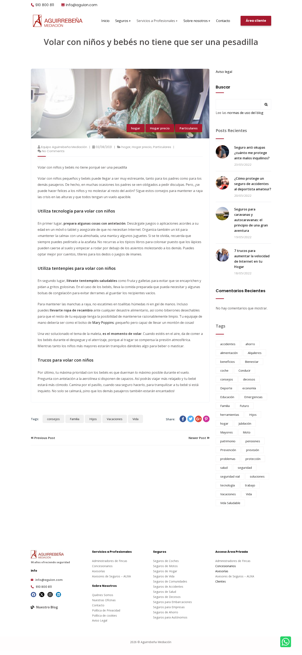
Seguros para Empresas (169, 607)
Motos (173, 566)
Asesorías (98, 571)
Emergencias (253, 397)
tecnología (227, 485)
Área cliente (256, 20)
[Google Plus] (198, 419)
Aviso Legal (99, 620)
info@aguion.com (81, 4)
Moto (246, 432)
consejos (53, 419)
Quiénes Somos (102, 595)
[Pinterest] (206, 419)
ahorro (250, 344)
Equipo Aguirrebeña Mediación (64, 147)
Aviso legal (224, 71)
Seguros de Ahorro (165, 612)
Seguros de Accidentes (168, 586)
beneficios (227, 362)
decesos (249, 379)
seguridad (245, 467)
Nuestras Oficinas (104, 600)
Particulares (189, 128)
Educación (227, 397)
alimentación (229, 353)
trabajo (250, 485)
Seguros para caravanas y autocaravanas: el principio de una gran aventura (251, 220)
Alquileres (255, 353)
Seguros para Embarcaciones (172, 602)
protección (253, 459)
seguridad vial (230, 476)
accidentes (227, 344)
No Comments (53, 151)
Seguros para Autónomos (170, 617)
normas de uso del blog (245, 112)
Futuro (244, 406)
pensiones (253, 441)
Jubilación (245, 423)
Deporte (226, 388)
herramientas (229, 415)
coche (224, 370)
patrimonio (227, 441)
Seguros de (161, 566)
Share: (170, 419)
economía (249, 388)
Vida (135, 419)
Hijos (93, 419)
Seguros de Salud (164, 592)
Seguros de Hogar (165, 571)
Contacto (98, 605)
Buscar (223, 87)
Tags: (35, 419)
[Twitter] (190, 419)
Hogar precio (160, 128)
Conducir (245, 370)
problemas (227, 459)
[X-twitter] (42, 594)
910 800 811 (44, 4)
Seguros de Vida (163, 576)
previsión (252, 450)
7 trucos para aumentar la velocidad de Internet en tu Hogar (252, 258)
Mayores (226, 432)
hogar (135, 128)
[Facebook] (183, 419)
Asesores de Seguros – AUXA (111, 576)
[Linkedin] (58, 594)
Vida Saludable (230, 503)
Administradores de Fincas (109, 561)
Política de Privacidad (106, 610)
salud (224, 467)
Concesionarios (102, 566)
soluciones (257, 476)
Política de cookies (104, 615)
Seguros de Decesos (167, 597)
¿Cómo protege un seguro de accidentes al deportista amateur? (252, 183)
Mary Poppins (102, 322)
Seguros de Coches (166, 561)
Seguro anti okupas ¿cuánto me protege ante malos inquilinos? (252, 152)
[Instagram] (50, 594)
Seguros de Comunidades (170, 581)
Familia (74, 419)
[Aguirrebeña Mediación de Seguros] (58, 21)
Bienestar (252, 362)
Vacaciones (114, 419)
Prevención (228, 450)
